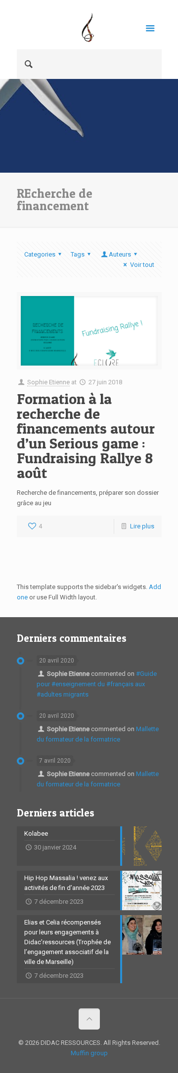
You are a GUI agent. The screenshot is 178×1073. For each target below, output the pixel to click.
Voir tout (142, 264)
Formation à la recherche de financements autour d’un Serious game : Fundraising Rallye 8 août (86, 435)
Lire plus (142, 526)
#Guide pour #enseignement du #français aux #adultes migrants (97, 684)
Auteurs (120, 254)
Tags (78, 254)
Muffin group (89, 1053)
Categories (39, 254)
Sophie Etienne (48, 382)
